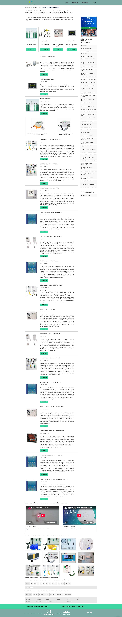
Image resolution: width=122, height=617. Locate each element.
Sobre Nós (75, 2)
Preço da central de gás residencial (88, 184)
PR (43, 583)
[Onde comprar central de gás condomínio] (69, 570)
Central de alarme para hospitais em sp (88, 119)
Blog (95, 2)
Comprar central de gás (86, 124)
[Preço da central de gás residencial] (86, 557)
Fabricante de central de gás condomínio (87, 143)
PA (69, 583)
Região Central (28, 594)
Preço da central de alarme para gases (87, 89)
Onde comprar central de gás (49, 10)
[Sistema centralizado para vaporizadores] (31, 466)
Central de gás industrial (86, 132)
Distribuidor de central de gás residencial (87, 174)
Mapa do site (80, 606)
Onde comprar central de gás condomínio (87, 136)
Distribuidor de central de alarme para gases (88, 59)
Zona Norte (35, 594)
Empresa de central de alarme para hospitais (88, 115)
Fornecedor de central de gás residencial (87, 181)
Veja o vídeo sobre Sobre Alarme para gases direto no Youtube (76, 529)
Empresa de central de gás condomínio (86, 146)
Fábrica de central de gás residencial (88, 171)
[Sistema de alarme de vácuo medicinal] (31, 344)
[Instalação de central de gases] (51, 557)
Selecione (27, 583)
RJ (31, 583)
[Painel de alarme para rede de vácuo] (31, 199)
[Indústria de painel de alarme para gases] (31, 247)
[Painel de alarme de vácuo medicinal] (31, 272)
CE (58, 583)
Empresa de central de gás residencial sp (86, 164)
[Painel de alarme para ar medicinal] (31, 175)
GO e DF (62, 583)
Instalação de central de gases (87, 106)
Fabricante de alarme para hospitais (88, 77)
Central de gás (84, 45)
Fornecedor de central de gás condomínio (87, 139)
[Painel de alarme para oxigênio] (31, 320)
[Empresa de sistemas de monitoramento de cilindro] (31, 490)
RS (49, 583)
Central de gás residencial (86, 51)
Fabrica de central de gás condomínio (88, 161)
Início (67, 2)
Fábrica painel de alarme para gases (88, 79)
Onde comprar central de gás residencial (87, 168)
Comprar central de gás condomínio (88, 152)
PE (52, 583)
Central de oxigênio (85, 53)
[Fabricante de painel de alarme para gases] (31, 296)
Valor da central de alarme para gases (87, 100)
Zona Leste (52, 594)
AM (66, 583)
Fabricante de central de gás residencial (87, 178)
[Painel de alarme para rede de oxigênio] (31, 369)
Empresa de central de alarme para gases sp (88, 63)
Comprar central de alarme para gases (87, 85)
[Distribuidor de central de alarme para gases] (69, 544)
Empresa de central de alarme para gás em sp (88, 96)
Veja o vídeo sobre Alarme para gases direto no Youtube (38, 529)
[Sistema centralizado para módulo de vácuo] (31, 442)
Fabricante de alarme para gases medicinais (87, 74)
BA (55, 583)
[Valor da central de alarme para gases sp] (86, 570)
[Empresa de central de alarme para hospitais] (33, 544)
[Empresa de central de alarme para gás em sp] (38, 125)
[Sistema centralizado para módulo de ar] (31, 393)
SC (46, 583)
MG (35, 583)
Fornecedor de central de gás (87, 121)
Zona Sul (46, 594)
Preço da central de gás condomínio (88, 149)
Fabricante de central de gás (87, 129)
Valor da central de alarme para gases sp (61, 10)
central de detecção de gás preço (37, 10)
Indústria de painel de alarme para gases (88, 70)
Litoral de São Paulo (67, 594)
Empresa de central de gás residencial (86, 103)
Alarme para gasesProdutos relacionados (87, 40)
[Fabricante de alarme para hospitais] (51, 544)
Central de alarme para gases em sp (88, 82)
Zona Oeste (41, 594)
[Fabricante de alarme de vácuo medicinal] (31, 150)
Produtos (85, 2)
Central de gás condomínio (86, 48)
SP (40, 583)
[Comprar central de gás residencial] (33, 570)
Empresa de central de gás (86, 112)
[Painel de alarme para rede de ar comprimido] (31, 417)
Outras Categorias (87, 192)
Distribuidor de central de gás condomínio (87, 158)
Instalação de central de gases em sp (88, 109)
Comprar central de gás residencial (88, 187)
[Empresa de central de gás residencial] (86, 544)
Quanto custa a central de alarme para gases (88, 93)
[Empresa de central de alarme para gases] (31, 223)
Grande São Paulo (59, 594)
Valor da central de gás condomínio (88, 154)
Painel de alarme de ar (85, 195)
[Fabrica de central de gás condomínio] (51, 570)
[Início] (31, 3)
